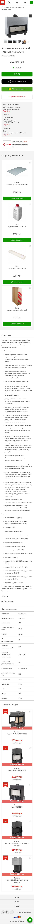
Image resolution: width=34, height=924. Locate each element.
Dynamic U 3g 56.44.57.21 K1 (17, 734)
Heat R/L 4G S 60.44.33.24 (17, 770)
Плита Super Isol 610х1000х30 (17, 185)
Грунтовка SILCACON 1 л (17, 227)
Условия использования (24, 912)
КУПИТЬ (17, 74)
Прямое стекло (8, 601)
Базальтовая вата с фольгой (17, 310)
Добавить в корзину (17, 198)
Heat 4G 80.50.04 (17, 807)
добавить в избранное (18, 96)
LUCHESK (21, 921)
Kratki (25, 142)
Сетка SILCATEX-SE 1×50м (17, 268)
